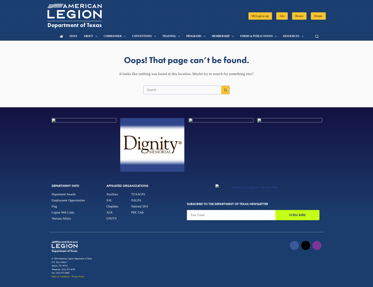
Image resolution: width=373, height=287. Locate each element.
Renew (299, 16)
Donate (318, 16)
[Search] (317, 36)
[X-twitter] (305, 245)
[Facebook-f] (294, 245)
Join (282, 16)
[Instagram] (316, 245)
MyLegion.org (260, 16)
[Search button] (225, 90)
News (73, 36)
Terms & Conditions (61, 276)
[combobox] (182, 90)
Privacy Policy (78, 276)
